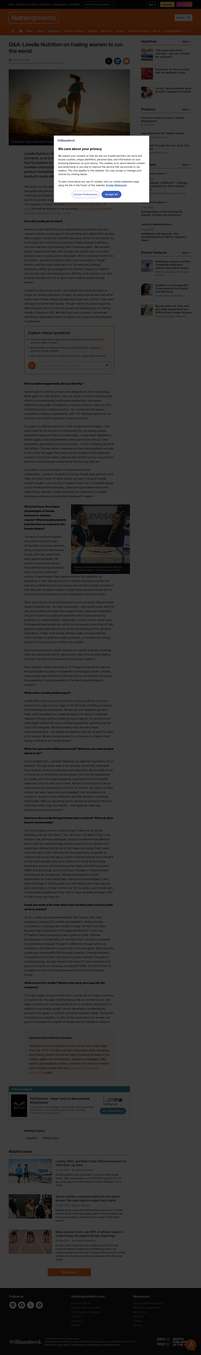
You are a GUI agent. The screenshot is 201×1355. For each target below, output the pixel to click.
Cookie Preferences (85, 194)
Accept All (111, 194)
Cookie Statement (116, 185)
